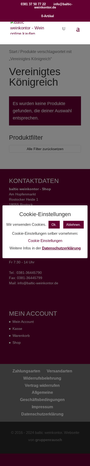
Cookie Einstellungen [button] (45, 240)
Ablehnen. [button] (73, 225)
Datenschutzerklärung (61, 248)
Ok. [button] (54, 225)
